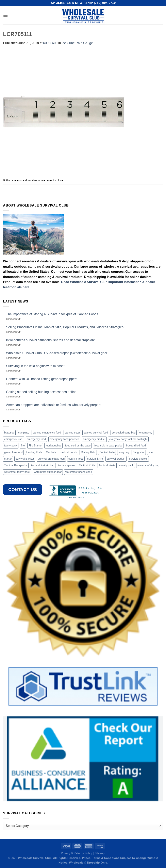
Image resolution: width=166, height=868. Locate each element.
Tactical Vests (107, 465)
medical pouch (68, 452)
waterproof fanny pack (17, 471)
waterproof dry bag (148, 465)
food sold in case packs (108, 445)
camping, (23, 432)
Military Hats (88, 452)
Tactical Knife (87, 465)
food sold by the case (77, 445)
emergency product (94, 439)
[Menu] (5, 15)
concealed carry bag (123, 432)
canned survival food (96, 432)
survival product (116, 458)
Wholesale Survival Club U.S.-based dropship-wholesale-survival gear (56, 353)
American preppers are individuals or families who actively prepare (53, 405)
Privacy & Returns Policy (76, 853)
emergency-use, (13, 439)
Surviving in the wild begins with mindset (35, 366)
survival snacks (138, 458)
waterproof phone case (78, 471)
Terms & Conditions (105, 857)
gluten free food (13, 452)
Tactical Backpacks (15, 465)
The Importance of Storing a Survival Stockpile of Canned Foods (52, 314)
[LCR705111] (64, 111)
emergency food (36, 439)
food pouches (53, 445)
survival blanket (25, 458)
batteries (9, 432)
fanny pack (10, 445)
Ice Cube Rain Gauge (77, 43)
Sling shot (139, 452)
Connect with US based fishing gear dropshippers (41, 379)
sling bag (123, 452)
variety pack (126, 465)
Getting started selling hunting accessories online (41, 392)
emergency (145, 432)
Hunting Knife (34, 452)
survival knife (95, 458)
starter (8, 458)
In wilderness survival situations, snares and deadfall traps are (50, 340)
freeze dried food (136, 445)
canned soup (72, 432)
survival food (75, 458)
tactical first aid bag (42, 465)
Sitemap (100, 853)
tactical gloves (66, 465)
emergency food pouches (64, 439)
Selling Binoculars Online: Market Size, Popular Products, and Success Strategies (64, 327)
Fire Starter (35, 445)
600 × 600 (50, 43)
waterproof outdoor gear (48, 471)
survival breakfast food (51, 458)
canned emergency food (47, 432)
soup (151, 452)
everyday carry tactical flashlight (128, 439)
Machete (51, 452)
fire (23, 445)
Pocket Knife (107, 452)
